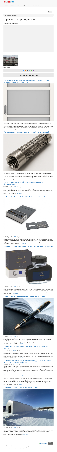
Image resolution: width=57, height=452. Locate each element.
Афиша (12, 5)
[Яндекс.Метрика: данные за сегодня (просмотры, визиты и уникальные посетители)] (43, 443)
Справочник (18, 5)
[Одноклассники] (25, 70)
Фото (29, 5)
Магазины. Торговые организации (11, 54)
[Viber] (33, 70)
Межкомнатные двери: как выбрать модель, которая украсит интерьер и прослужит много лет (26, 81)
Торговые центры (24, 54)
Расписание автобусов (38, 5)
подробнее (33, 129)
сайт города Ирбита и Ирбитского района (23, 449)
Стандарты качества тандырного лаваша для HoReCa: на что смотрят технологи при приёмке (27, 361)
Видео (24, 5)
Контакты (32, 449)
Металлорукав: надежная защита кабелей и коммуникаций (26, 132)
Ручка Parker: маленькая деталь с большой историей (24, 296)
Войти (52, 5)
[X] (27, 70)
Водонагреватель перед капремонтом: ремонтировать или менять (25, 347)
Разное (14, 122)
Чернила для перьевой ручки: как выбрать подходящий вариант (28, 246)
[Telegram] (29, 70)
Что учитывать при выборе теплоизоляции (19, 375)
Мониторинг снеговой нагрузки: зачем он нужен (21, 387)
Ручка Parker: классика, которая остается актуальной (24, 196)
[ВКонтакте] (23, 70)
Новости (6, 5)
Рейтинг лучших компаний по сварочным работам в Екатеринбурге (23, 183)
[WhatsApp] (31, 70)
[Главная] (9, 2)
